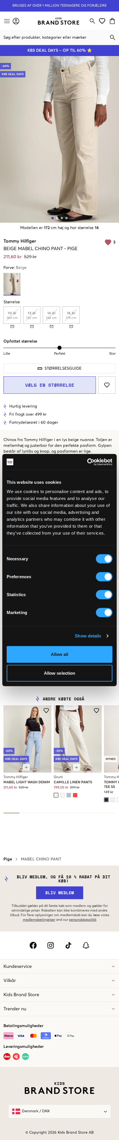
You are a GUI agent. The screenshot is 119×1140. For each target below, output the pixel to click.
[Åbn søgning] (92, 21)
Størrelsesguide (62, 369)
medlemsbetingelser (39, 920)
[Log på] (16, 21)
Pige (7, 859)
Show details (88, 635)
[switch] (104, 576)
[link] (58, 21)
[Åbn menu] (6, 21)
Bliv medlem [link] (59, 893)
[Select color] (56, 795)
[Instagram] (50, 945)
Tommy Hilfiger (19, 241)
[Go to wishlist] (102, 21)
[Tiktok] (68, 945)
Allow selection (59, 673)
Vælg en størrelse (49, 385)
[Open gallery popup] (59, 139)
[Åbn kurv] (113, 21)
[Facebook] (33, 945)
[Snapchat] (86, 945)
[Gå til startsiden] (58, 21)
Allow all (59, 654)
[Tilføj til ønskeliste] (107, 385)
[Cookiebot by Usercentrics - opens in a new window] (87, 462)
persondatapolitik (82, 920)
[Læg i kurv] (26, 767)
